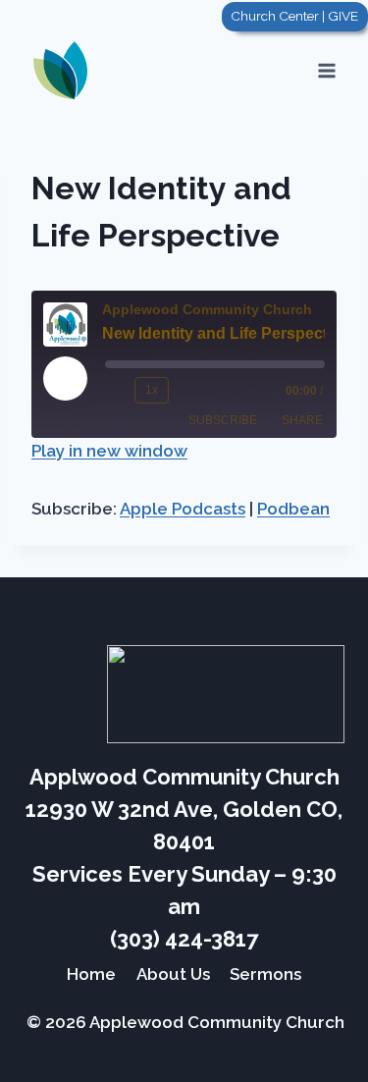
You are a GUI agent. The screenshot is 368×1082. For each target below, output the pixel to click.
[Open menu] (326, 70)
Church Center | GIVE (294, 16)
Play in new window (109, 450)
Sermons (265, 974)
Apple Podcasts (182, 508)
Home (91, 974)
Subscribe (222, 420)
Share (302, 420)
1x (151, 390)
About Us (173, 974)
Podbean (293, 508)
